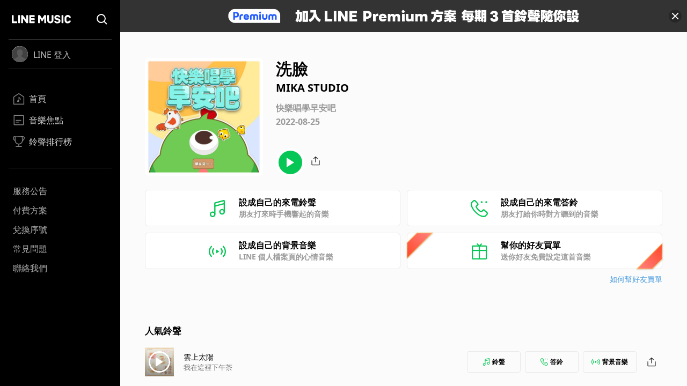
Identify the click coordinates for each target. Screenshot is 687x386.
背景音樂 (615, 361)
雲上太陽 (199, 357)
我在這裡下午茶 (208, 367)
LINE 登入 (52, 55)
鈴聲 (498, 361)
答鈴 (556, 361)
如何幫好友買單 (636, 279)
